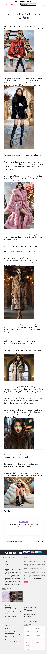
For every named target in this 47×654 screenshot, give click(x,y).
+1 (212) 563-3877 (28, 610)
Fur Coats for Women (17, 28)
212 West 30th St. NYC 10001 (30, 607)
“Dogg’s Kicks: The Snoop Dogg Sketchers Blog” (12, 542)
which (35, 78)
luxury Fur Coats (39, 541)
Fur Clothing (9, 511)
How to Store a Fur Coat (9, 636)
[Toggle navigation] (44, 4)
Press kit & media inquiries (29, 617)
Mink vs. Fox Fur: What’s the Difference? (12, 641)
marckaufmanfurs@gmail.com (30, 614)
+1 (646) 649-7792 (37, 578)
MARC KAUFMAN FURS (23, 1)
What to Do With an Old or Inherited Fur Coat (13, 630)
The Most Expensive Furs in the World (12, 634)
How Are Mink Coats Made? (10, 639)
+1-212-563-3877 (8, 4)
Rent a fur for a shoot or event (30, 621)
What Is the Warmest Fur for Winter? (12, 638)
